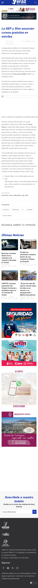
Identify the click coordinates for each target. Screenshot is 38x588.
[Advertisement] (19, 471)
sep (23, 195)
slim (26, 195)
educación (17, 195)
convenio (5, 195)
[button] (3, 2)
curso (11, 195)
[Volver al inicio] (19, 2)
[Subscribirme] (34, 512)
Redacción (10, 44)
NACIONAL (9, 41)
